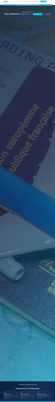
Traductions (24, 1)
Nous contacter (43, 1)
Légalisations (30, 1)
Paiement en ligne (36, 1)
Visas (20, 1)
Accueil (16, 1)
